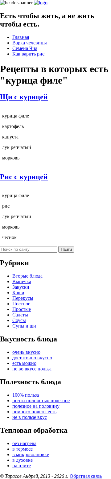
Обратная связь (86, 476)
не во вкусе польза (31, 368)
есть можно (24, 363)
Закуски (20, 287)
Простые (21, 309)
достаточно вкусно (32, 357)
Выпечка (21, 281)
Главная (20, 37)
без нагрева (24, 443)
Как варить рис (28, 53)
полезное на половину (36, 406)
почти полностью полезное (41, 400)
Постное (21, 303)
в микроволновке (30, 454)
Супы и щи (24, 325)
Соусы (19, 320)
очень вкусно (26, 352)
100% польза (25, 395)
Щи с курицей (24, 97)
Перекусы (22, 298)
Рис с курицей (24, 177)
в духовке (22, 460)
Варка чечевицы (29, 42)
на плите (21, 465)
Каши (18, 292)
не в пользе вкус (29, 417)
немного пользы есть (34, 411)
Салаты (20, 314)
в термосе (22, 449)
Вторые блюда (27, 276)
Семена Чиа (24, 48)
